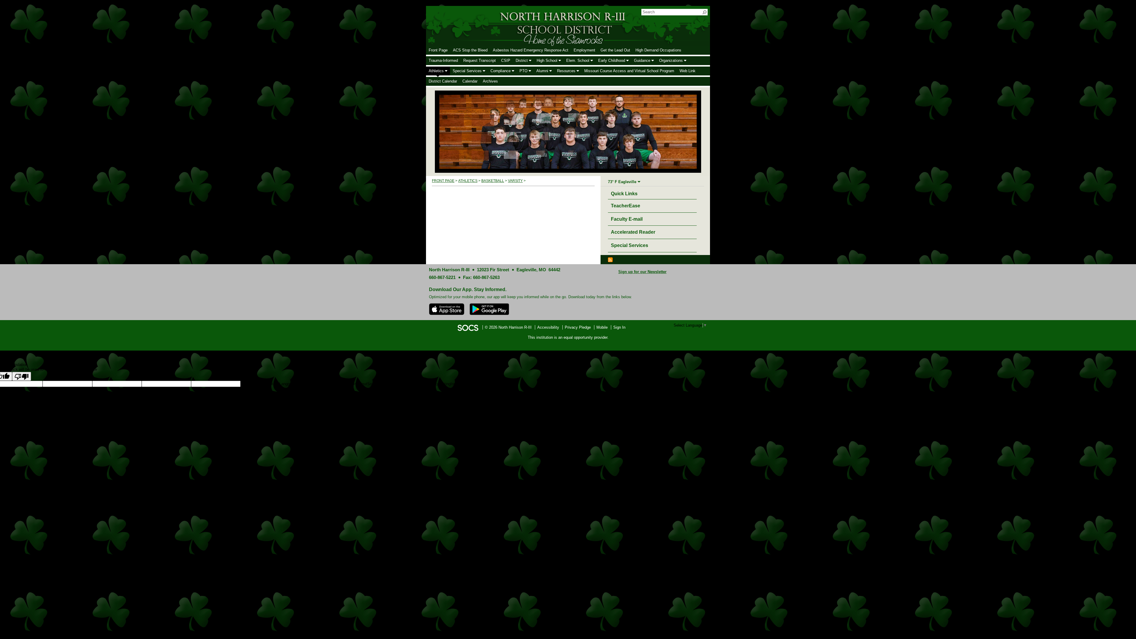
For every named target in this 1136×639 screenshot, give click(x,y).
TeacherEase (625, 205)
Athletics (467, 181)
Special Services (629, 245)
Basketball (492, 181)
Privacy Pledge (578, 327)
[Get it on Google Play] (489, 309)
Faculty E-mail (627, 219)
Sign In (619, 327)
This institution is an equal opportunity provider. (568, 337)
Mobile (602, 327)
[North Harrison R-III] (525, 25)
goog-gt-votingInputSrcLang (264, 384)
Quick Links (625, 193)
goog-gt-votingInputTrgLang (311, 384)
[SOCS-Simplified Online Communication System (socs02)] (467, 327)
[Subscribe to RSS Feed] (610, 259)
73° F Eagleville (622, 182)
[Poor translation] (21, 376)
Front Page (443, 181)
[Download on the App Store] (446, 309)
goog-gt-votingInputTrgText (403, 384)
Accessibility (548, 327)
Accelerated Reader (633, 232)
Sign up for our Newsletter (642, 272)
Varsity (515, 181)
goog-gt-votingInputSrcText (357, 384)
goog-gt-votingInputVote (446, 384)
